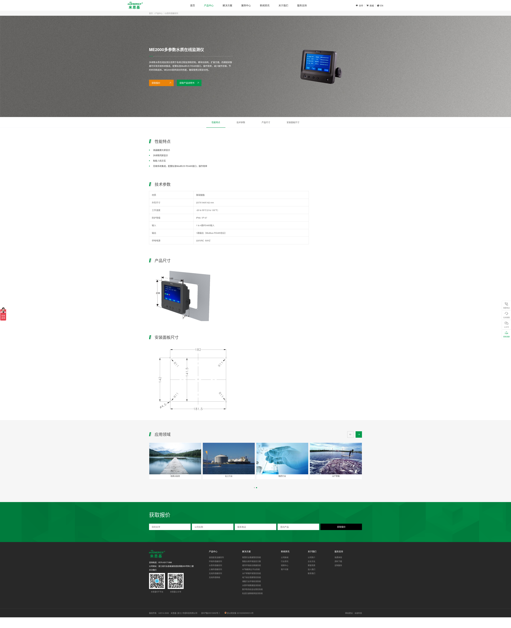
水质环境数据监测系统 (251, 585)
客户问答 (284, 569)
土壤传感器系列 (215, 569)
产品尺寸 (266, 122)
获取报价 (156, 82)
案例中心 (246, 5)
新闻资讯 (264, 5)
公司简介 (311, 557)
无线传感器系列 (215, 573)
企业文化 (311, 561)
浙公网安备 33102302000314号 (240, 613)
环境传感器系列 (215, 561)
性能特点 (216, 122)
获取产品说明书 (187, 82)
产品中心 (209, 5)
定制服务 (338, 565)
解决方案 (227, 5)
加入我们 (311, 569)
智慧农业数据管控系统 (251, 557)
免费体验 (338, 557)
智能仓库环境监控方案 (251, 561)
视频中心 (284, 565)
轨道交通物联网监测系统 (252, 593)
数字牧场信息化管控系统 (252, 589)
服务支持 (302, 5)
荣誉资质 (311, 565)
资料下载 (338, 561)
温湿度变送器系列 (216, 557)
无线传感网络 (214, 577)
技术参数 (241, 122)
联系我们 (311, 573)
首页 (192, 5)
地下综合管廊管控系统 (251, 577)
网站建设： (350, 613)
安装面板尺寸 (293, 122)
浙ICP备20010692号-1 (210, 613)
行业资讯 (284, 561)
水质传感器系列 (171, 13)
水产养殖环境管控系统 (251, 573)
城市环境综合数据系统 (251, 565)
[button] (254, 487)
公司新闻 (284, 557)
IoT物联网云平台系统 (251, 569)
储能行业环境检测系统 (251, 581)
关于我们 (283, 5)
